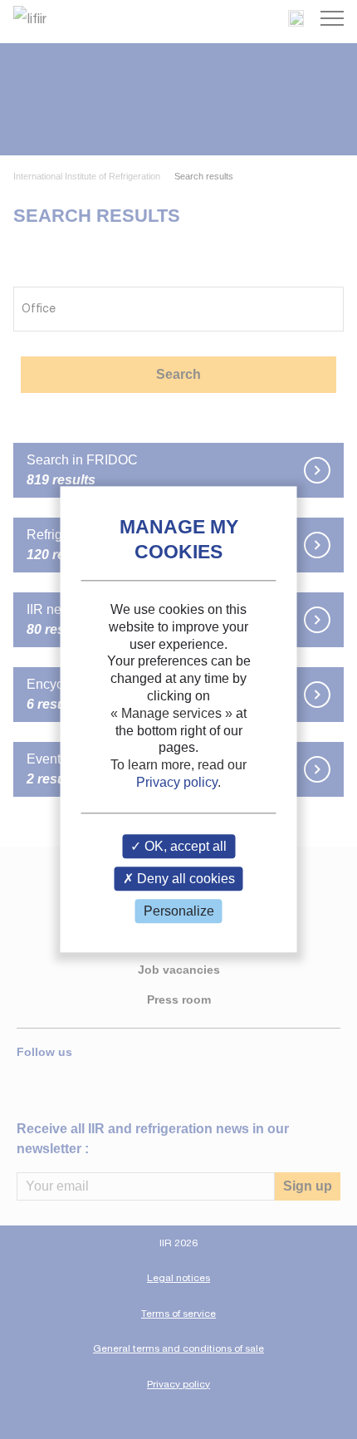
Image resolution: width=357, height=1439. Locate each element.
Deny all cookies (184, 879)
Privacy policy (177, 782)
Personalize (179, 911)
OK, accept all (184, 846)
